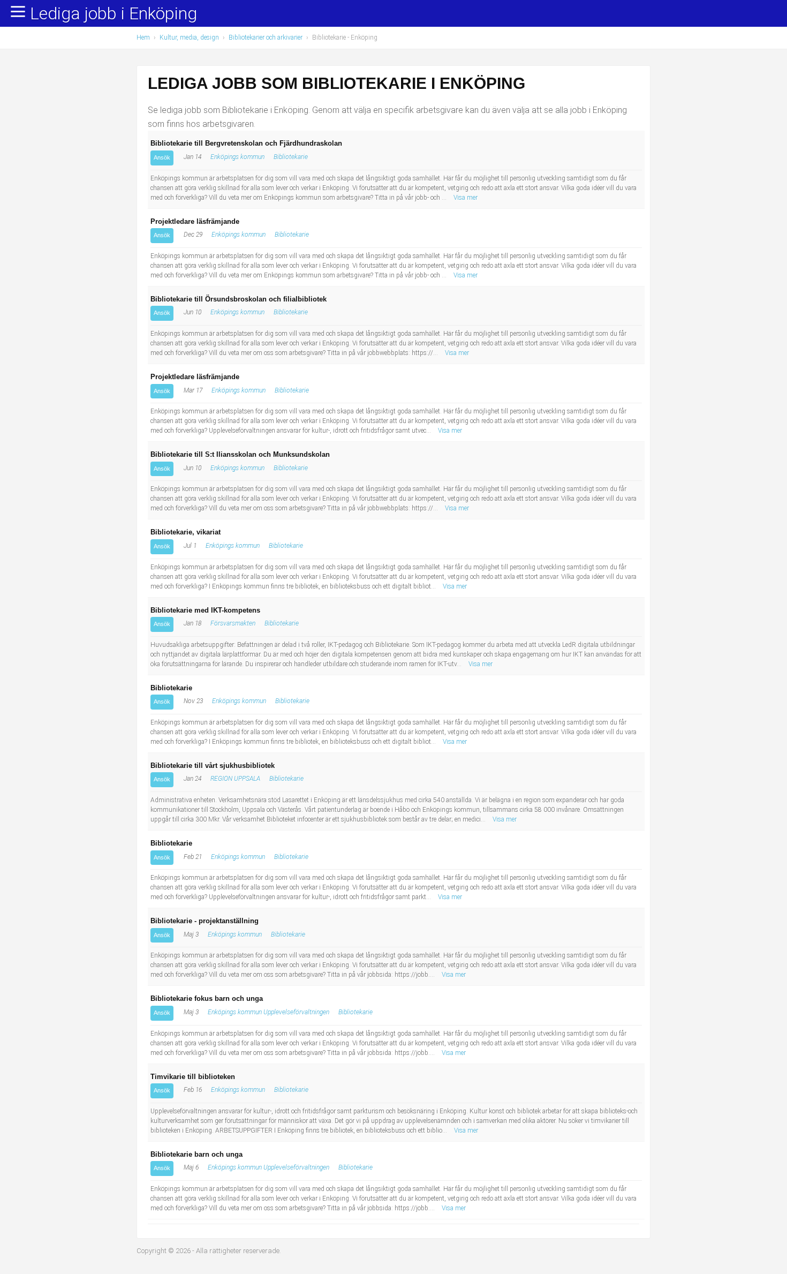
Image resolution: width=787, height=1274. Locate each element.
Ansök (162, 157)
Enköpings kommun (237, 157)
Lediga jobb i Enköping (113, 14)
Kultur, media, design (189, 37)
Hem (143, 37)
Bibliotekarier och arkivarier (265, 37)
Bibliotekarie (291, 157)
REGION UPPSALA (235, 778)
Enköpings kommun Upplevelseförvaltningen (268, 1012)
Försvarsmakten (232, 623)
